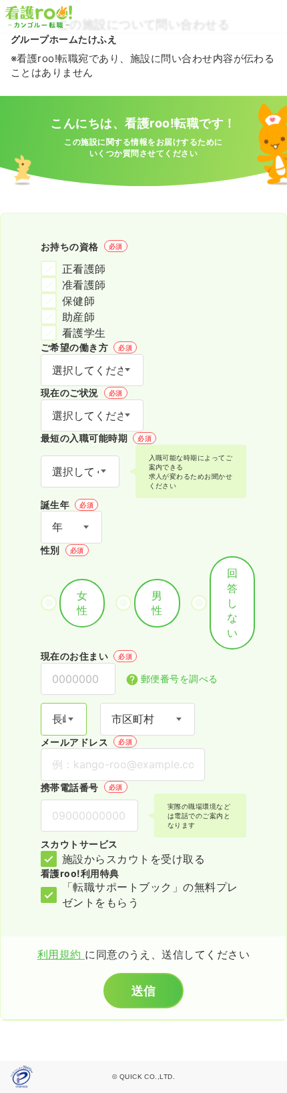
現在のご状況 (82, 392)
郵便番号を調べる (179, 678)
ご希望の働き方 (86, 347)
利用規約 (61, 954)
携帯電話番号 (82, 787)
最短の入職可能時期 (96, 437)
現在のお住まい (86, 656)
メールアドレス (86, 742)
